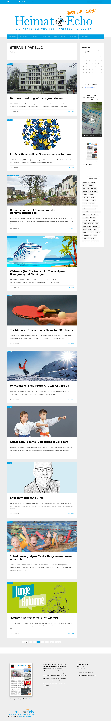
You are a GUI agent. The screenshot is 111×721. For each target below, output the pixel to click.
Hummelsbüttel (92, 209)
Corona (85, 194)
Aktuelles (12, 37)
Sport (84, 232)
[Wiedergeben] (84, 135)
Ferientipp (85, 200)
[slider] (91, 135)
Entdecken (84, 37)
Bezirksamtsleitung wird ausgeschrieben (36, 98)
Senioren (95, 229)
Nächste (58, 642)
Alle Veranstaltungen (89, 87)
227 (52, 642)
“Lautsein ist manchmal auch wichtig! (34, 617)
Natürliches (91, 223)
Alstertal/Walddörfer (88, 185)
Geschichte (91, 203)
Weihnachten (86, 241)
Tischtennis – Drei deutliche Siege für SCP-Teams (41, 330)
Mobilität (85, 220)
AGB (33, 716)
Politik (97, 223)
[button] (92, 119)
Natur (84, 223)
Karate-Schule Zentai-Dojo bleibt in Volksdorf (39, 441)
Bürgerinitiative (93, 191)
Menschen (93, 217)
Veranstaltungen (60, 37)
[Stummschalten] (97, 135)
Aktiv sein (34, 37)
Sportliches (90, 232)
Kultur (84, 214)
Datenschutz (28, 716)
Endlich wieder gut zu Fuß (27, 497)
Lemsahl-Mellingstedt (93, 214)
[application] (92, 119)
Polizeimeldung (87, 226)
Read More (70, 111)
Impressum (21, 716)
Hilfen (84, 209)
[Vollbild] (100, 135)
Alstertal (93, 182)
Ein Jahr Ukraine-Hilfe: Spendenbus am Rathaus (40, 154)
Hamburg (95, 206)
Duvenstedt (92, 194)
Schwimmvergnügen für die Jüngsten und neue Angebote (41, 558)
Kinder (92, 212)
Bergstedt (85, 191)
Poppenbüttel (96, 226)
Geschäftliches (86, 206)
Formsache (93, 200)
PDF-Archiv (89, 164)
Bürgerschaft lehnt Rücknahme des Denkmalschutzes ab (33, 211)
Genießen (73, 37)
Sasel (84, 229)
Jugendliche (86, 212)
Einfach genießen (11, 236)
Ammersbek (86, 188)
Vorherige (25, 642)
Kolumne (98, 212)
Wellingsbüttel (95, 241)
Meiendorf (85, 217)
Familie (93, 197)
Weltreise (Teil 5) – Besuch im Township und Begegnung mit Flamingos (38, 273)
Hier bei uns (23, 37)
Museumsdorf (92, 220)
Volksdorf (85, 238)
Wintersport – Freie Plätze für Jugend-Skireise (39, 385)
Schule (89, 229)
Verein (95, 235)
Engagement (86, 197)
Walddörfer (93, 238)
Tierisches (98, 232)
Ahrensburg (86, 182)
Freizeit (85, 203)
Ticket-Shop (46, 37)
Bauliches (93, 188)
